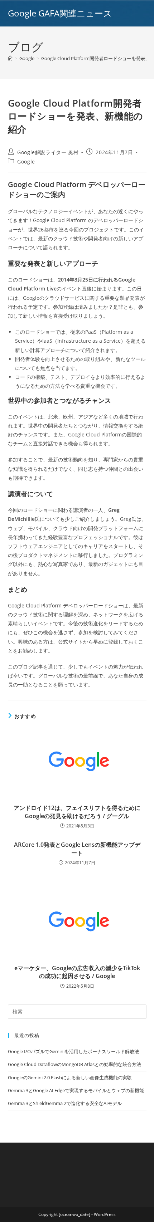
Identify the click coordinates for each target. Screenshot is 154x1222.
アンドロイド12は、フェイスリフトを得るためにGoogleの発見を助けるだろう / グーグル (77, 812)
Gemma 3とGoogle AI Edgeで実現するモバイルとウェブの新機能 (76, 1090)
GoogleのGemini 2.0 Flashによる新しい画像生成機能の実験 (70, 1077)
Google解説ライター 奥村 (47, 152)
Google (26, 161)
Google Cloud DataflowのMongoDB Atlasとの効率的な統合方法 (74, 1064)
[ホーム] (10, 58)
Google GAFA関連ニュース (60, 13)
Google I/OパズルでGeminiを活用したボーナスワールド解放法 (73, 1051)
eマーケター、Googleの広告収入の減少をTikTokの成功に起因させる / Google (77, 972)
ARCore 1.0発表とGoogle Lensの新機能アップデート (77, 848)
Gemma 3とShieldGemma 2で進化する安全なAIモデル (65, 1103)
